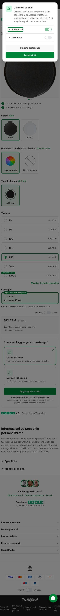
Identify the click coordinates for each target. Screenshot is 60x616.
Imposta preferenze (30, 47)
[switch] (48, 29)
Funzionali (17, 29)
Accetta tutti (30, 55)
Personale (17, 37)
